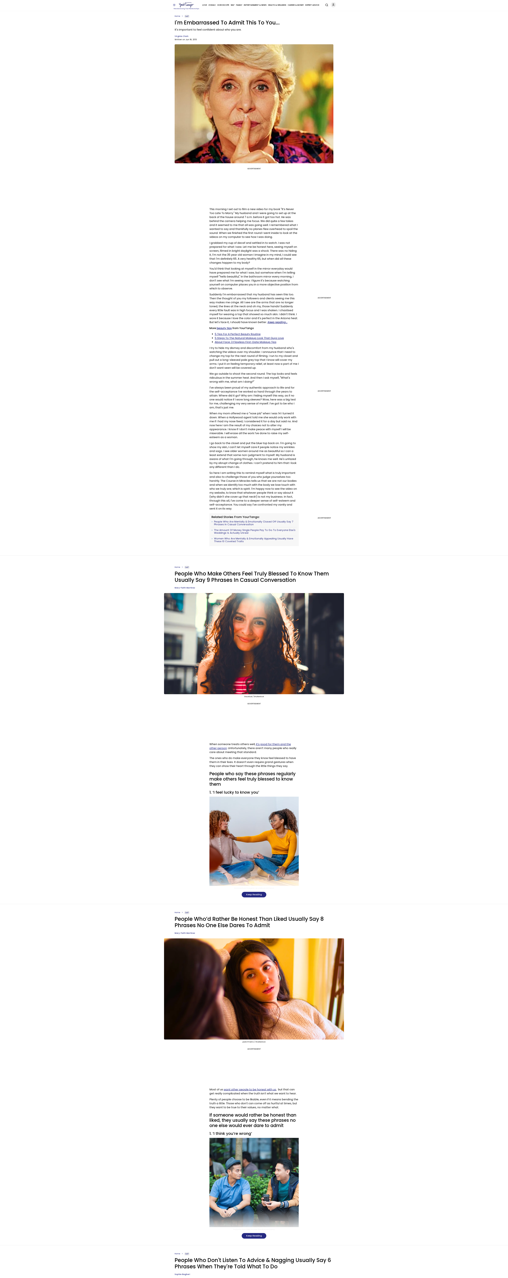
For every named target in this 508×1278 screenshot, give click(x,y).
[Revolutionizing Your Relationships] (186, 5)
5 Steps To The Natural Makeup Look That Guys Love (249, 338)
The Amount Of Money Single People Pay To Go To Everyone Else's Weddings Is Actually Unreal (255, 531)
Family (239, 5)
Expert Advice (312, 5)
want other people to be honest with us (250, 1089)
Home (177, 16)
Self (232, 5)
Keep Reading (254, 894)
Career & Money (296, 5)
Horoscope (223, 5)
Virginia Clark (181, 36)
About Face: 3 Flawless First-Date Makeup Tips (245, 342)
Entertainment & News (255, 5)
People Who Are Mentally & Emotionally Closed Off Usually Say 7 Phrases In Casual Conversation (253, 523)
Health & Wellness (277, 5)
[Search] (326, 5)
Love (204, 5)
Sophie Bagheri (182, 1274)
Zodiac (212, 5)
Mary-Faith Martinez (185, 587)
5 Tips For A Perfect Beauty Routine (238, 334)
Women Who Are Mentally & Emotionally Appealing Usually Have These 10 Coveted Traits (253, 540)
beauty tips (224, 328)
